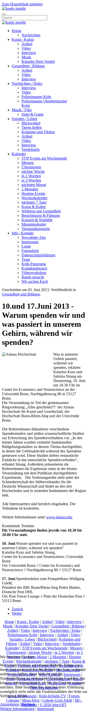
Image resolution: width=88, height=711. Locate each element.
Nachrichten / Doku (27, 83)
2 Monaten (30, 189)
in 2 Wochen (31, 176)
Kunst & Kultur (34, 207)
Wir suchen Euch (35, 281)
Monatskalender (34, 224)
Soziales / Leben (24, 119)
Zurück (17, 609)
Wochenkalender (34, 198)
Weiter (17, 613)
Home (16, 31)
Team (26, 259)
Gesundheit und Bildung (21, 294)
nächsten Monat (34, 185)
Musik (26, 57)
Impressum (30, 242)
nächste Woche (33, 171)
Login (26, 246)
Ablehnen (27, 704)
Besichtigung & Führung (41, 215)
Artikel (27, 44)
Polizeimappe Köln (36, 97)
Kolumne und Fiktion (38, 132)
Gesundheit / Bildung (28, 66)
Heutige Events (33, 193)
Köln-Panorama (34, 264)
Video (26, 48)
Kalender (19, 154)
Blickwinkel (31, 123)
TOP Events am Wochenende (44, 158)
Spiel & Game (33, 114)
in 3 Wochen (31, 180)
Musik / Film (22, 110)
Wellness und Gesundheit (41, 211)
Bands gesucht (33, 277)
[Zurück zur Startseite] (14, 8)
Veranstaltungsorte (36, 229)
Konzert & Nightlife (37, 220)
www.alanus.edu (59, 517)
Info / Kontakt (22, 233)
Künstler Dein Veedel (38, 61)
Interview (29, 53)
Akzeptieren (9, 704)
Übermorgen (31, 167)
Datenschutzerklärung (38, 255)
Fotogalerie (30, 251)
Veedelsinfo (31, 149)
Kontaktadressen (34, 268)
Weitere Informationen (17, 709)
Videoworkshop (34, 273)
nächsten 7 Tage (34, 202)
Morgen (28, 163)
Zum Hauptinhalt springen (22, 4)
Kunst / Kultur (23, 39)
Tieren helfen (32, 127)
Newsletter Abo (34, 237)
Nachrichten (31, 35)
